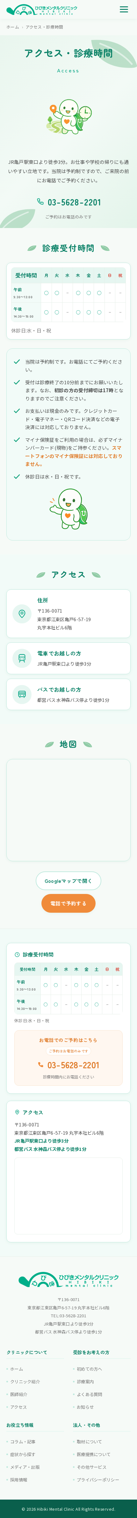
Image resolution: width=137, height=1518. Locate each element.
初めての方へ (89, 1369)
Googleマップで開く (69, 880)
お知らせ (85, 1407)
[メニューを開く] (124, 9)
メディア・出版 (25, 1467)
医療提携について (94, 1454)
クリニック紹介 (25, 1381)
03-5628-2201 (74, 202)
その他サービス (91, 1467)
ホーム (12, 27)
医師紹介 (18, 1394)
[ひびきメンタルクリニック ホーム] (41, 9)
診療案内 (85, 1381)
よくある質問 (89, 1394)
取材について (89, 1441)
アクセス (18, 1407)
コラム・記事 (23, 1441)
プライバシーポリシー (98, 1479)
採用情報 (18, 1479)
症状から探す (23, 1454)
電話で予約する (68, 903)
